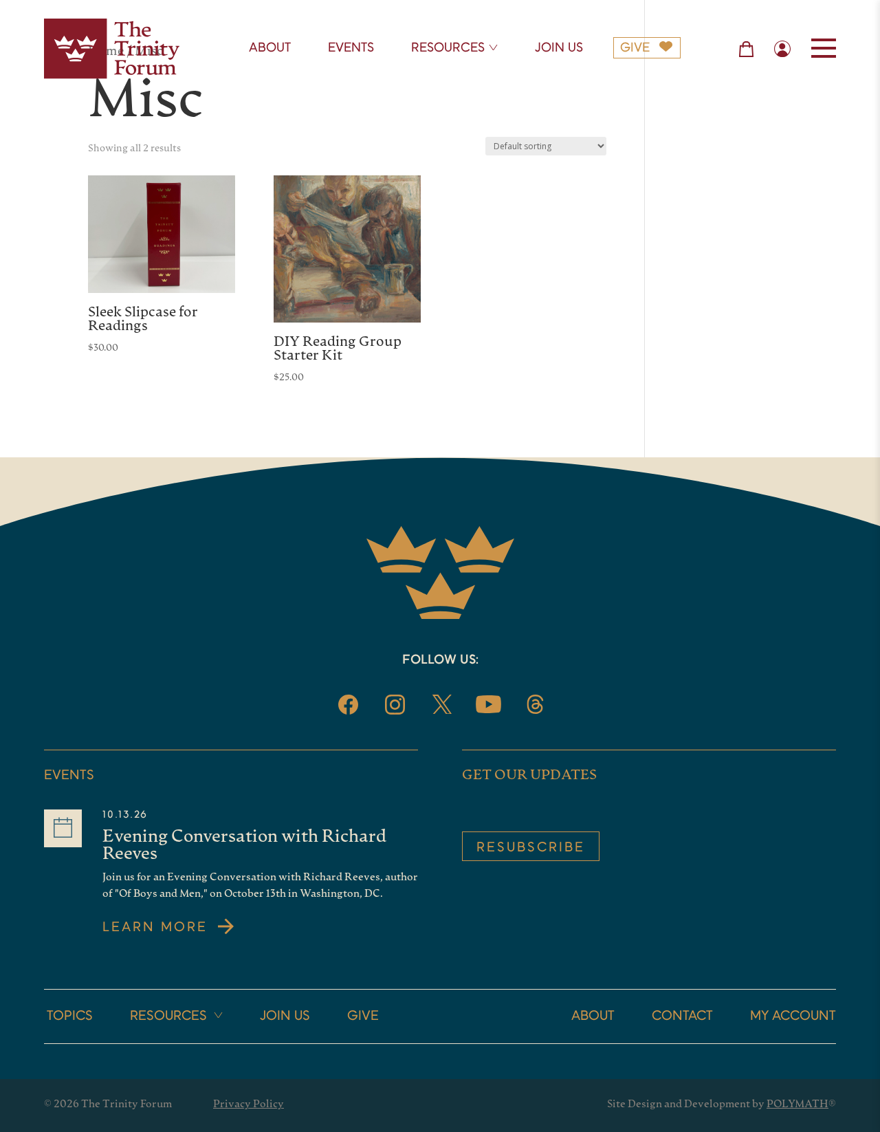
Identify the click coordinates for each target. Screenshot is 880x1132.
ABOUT (270, 48)
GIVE (635, 48)
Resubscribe (530, 848)
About (593, 1016)
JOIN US (559, 48)
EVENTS (351, 48)
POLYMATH (797, 1105)
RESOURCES (448, 48)
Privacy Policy (248, 1105)
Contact (682, 1016)
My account (793, 1016)
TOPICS (70, 1016)
